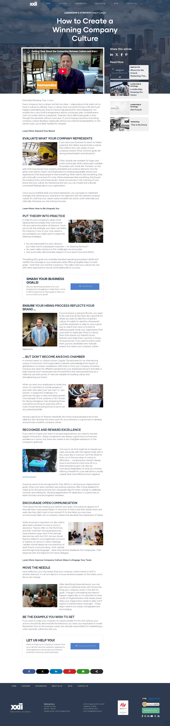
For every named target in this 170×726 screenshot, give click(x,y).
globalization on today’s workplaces (40, 366)
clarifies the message (33, 262)
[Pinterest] (69, 671)
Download (87, 286)
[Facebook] (29, 671)
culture (62, 321)
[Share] (96, 671)
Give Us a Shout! (87, 646)
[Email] (83, 671)
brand (56, 193)
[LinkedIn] (56, 671)
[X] (42, 671)
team (70, 507)
